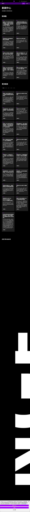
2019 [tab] (14, 87)
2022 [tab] (6, 87)
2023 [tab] (3, 87)
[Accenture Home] (14, 1)
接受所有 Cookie (14, 505)
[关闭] (29, 501)
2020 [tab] (11, 87)
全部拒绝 (14, 507)
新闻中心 (3, 3)
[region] (15, 506)
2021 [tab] (8, 87)
